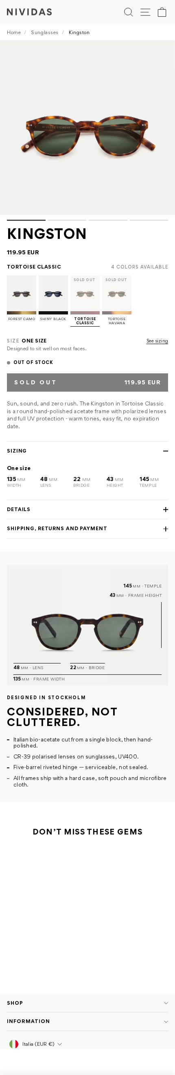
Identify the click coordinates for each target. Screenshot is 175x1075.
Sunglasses (45, 32)
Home (14, 32)
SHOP (15, 1003)
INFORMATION (28, 1021)
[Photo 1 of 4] (87, 127)
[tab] (26, 220)
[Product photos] (87, 130)
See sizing (157, 341)
